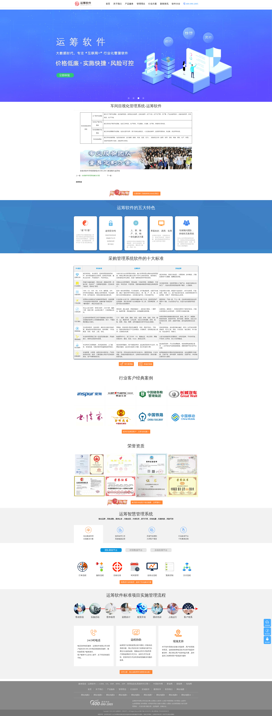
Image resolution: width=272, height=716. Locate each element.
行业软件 (134, 689)
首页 (108, 4)
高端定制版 (148, 364)
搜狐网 (179, 684)
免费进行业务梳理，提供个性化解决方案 (136, 582)
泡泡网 (189, 684)
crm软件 (158, 701)
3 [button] (138, 98)
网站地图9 (173, 695)
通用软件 (157, 689)
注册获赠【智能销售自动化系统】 (146, 193)
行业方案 (152, 4)
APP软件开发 (152, 703)
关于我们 (117, 4)
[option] (136, 56)
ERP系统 (177, 701)
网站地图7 (148, 695)
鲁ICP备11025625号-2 (146, 711)
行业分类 (142, 706)
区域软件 (145, 689)
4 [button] (143, 98)
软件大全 (176, 4)
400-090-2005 (192, 4)
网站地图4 (110, 695)
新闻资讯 (164, 4)
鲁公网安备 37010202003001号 (160, 711)
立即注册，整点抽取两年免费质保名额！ (136, 672)
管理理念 (141, 4)
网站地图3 (98, 695)
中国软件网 (158, 684)
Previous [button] (10, 56)
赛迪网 (169, 684)
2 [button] (133, 98)
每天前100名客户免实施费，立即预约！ (147, 502)
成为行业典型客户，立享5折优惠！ (136, 432)
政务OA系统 (161, 703)
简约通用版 (128, 364)
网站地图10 (186, 695)
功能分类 (148, 706)
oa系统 (168, 703)
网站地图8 (160, 695)
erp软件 (183, 701)
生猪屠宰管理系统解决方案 (91, 175)
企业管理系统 (176, 703)
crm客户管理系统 (167, 701)
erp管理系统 (136, 703)
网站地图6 (135, 695)
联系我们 (169, 689)
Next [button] (262, 56)
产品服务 (129, 4)
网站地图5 (123, 695)
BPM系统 (144, 703)
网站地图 (180, 689)
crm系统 (152, 701)
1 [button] (129, 98)
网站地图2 (85, 695)
